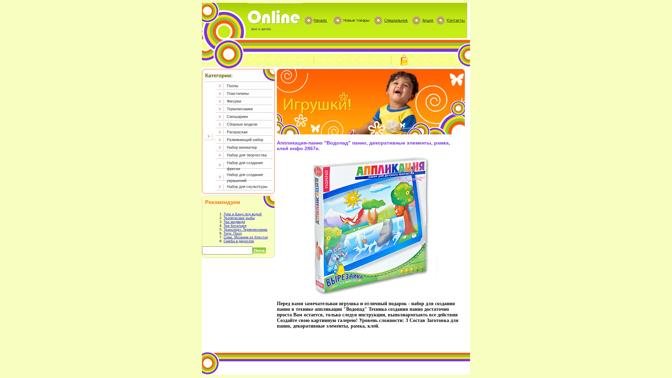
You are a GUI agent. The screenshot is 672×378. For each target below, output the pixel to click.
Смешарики (237, 116)
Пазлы (232, 86)
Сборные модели (242, 124)
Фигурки (234, 101)
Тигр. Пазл (233, 233)
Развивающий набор (245, 140)
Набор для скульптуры (247, 186)
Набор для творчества (247, 155)
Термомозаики (240, 109)
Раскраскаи (237, 132)
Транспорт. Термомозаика (245, 229)
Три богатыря (235, 225)
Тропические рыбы (239, 218)
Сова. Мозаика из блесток (246, 237)
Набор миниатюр (242, 147)
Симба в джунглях (239, 241)
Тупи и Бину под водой (243, 214)
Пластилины (238, 93)
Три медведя (234, 222)
